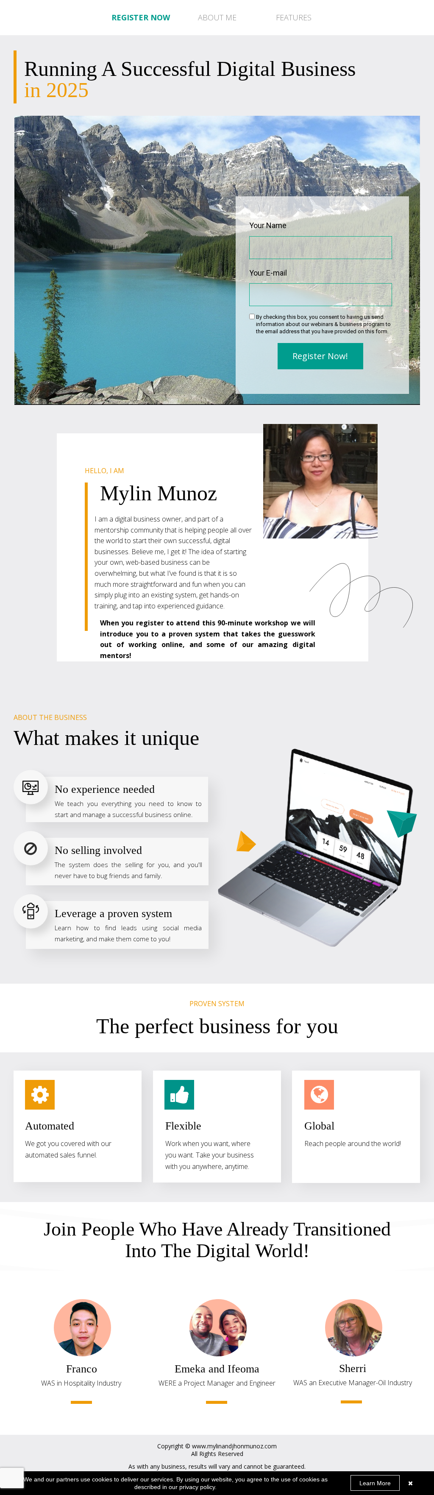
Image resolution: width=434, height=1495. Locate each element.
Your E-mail (268, 272)
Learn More (375, 1483)
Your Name (268, 225)
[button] (217, 17)
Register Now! (320, 356)
